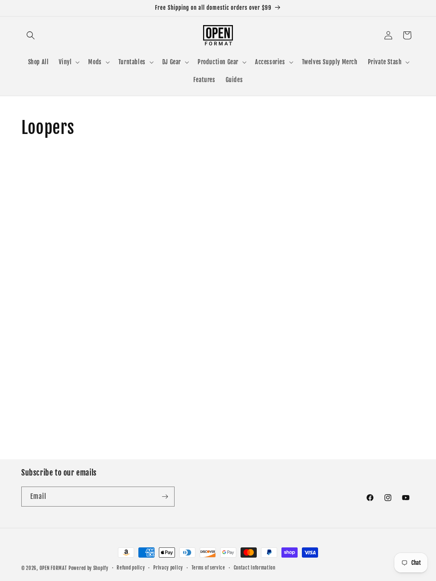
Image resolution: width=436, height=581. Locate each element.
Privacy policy (168, 568)
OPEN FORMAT (53, 568)
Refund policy (131, 568)
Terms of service (208, 568)
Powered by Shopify (89, 568)
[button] (30, 35)
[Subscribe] (164, 497)
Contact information (254, 568)
